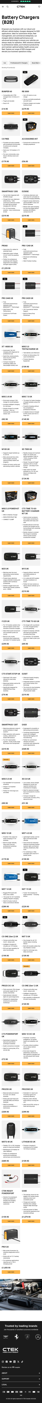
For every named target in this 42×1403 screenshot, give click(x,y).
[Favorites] (39, 7)
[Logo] (21, 6)
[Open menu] (3, 7)
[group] (5, 63)
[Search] (7, 7)
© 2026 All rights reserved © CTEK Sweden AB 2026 (21, 1398)
